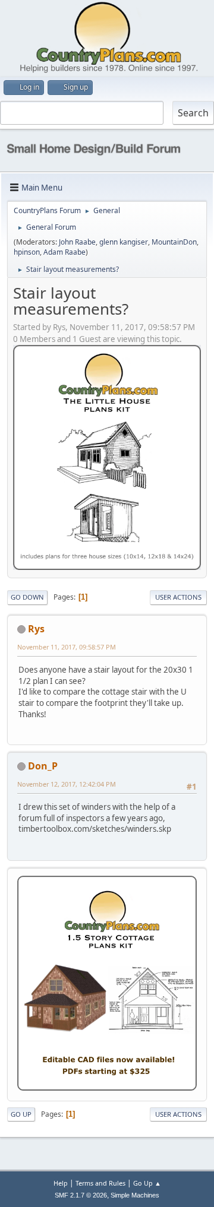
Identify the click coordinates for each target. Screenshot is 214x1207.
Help (61, 1183)
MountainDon (174, 242)
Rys (36, 628)
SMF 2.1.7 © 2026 (81, 1195)
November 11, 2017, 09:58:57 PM (66, 646)
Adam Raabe (64, 252)
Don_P (43, 765)
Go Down (27, 597)
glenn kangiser (123, 242)
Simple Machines (135, 1195)
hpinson (27, 252)
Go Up (21, 1114)
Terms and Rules (100, 1183)
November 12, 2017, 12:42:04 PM (66, 784)
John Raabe (77, 242)
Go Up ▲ (147, 1183)
